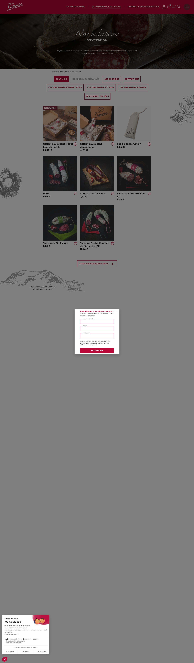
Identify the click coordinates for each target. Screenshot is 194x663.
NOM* (85, 326)
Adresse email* (88, 319)
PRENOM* (86, 333)
